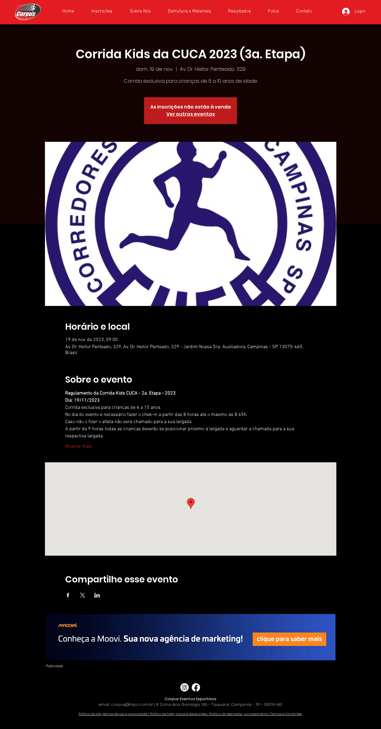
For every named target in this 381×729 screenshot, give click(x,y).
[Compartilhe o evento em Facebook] (68, 595)
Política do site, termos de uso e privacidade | (114, 713)
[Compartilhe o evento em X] (82, 595)
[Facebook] (196, 687)
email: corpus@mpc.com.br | (127, 704)
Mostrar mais (78, 447)
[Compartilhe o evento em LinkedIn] (97, 595)
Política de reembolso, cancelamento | (240, 713)
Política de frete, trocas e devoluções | (179, 713)
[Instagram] (184, 687)
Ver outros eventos (190, 114)
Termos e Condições (286, 713)
